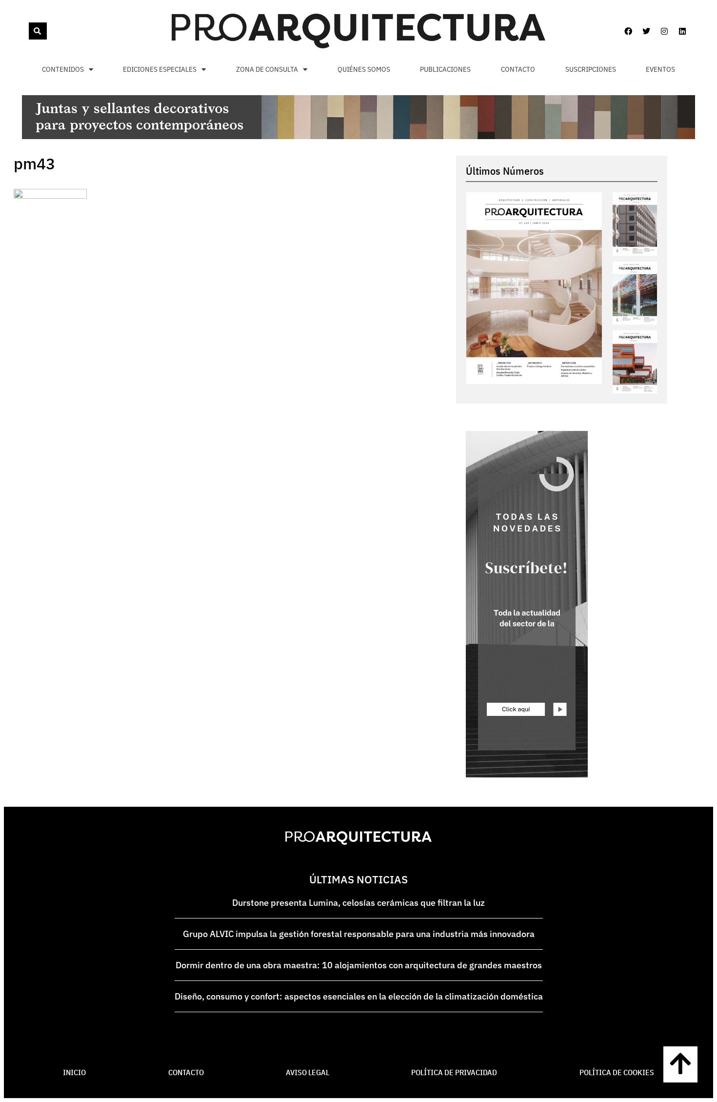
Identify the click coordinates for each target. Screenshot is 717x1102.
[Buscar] (38, 31)
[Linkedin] (682, 31)
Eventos (660, 69)
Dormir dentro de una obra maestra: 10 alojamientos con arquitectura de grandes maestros (359, 965)
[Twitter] (646, 31)
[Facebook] (628, 31)
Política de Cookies (616, 1072)
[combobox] (28, 31)
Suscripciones (590, 69)
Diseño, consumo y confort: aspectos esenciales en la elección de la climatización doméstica (359, 996)
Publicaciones (445, 69)
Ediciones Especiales (160, 69)
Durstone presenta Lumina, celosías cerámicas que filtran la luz (358, 902)
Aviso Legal (307, 1072)
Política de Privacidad (454, 1072)
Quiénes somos (364, 69)
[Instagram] (664, 31)
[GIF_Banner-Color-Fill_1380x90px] (358, 136)
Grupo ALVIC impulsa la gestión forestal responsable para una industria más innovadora (359, 933)
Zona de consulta (267, 69)
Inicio (74, 1072)
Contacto (518, 69)
